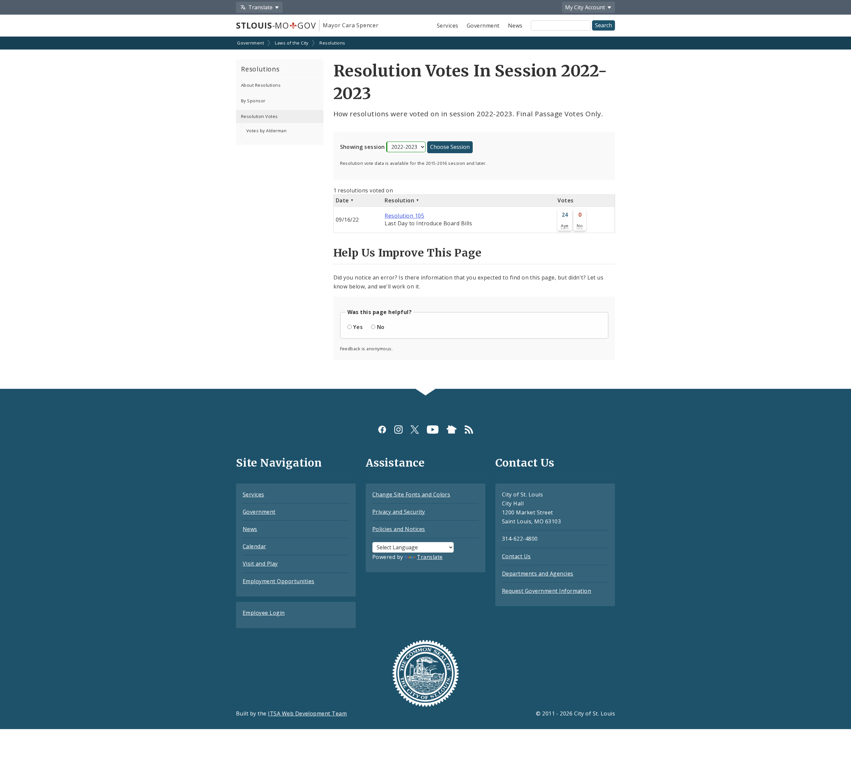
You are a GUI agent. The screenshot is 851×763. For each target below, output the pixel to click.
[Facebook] (382, 429)
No (580, 226)
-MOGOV (276, 25)
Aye (564, 226)
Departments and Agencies (537, 573)
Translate (429, 557)
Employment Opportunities (278, 581)
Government (483, 25)
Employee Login (264, 612)
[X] (415, 429)
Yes (358, 327)
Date (343, 200)
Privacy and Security (398, 511)
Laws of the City (291, 43)
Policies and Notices (398, 529)
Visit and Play (260, 563)
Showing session (362, 147)
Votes (565, 200)
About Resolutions (261, 85)
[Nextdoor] (451, 429)
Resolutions (332, 43)
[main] (425, 213)
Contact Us (516, 556)
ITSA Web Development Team (307, 713)
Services (447, 25)
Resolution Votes (259, 116)
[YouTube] (432, 429)
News (515, 25)
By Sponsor (253, 101)
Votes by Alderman (266, 131)
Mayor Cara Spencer (350, 25)
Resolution (400, 200)
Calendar (254, 546)
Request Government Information (546, 591)
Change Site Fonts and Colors (411, 494)
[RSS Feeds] (469, 429)
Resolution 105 (404, 215)
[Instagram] (398, 429)
